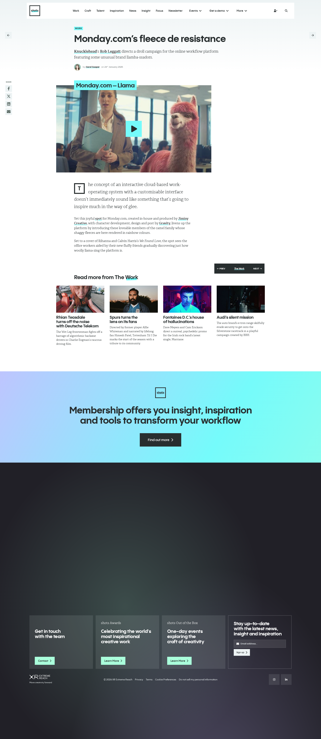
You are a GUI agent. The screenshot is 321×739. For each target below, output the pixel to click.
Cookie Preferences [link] (165, 679)
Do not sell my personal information (198, 679)
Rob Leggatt (110, 51)
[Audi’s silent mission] (241, 299)
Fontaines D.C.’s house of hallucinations (183, 319)
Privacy (139, 679)
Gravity (164, 223)
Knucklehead (85, 51)
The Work (239, 268)
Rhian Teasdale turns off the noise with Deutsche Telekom (77, 322)
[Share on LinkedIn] (8, 104)
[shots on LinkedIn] (286, 679)
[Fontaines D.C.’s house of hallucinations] (187, 299)
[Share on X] (8, 96)
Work (78, 28)
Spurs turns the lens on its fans (124, 319)
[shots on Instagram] (274, 679)
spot (98, 218)
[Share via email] (8, 111)
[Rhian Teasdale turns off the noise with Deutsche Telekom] (80, 299)
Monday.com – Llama (105, 85)
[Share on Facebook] (8, 88)
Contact (43, 660)
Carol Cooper (93, 67)
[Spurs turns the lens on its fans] (134, 299)
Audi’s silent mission (235, 317)
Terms (149, 679)
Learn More (111, 660)
